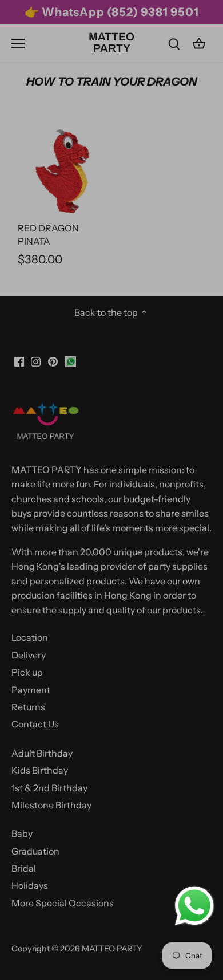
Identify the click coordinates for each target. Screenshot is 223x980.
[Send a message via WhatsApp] (194, 906)
